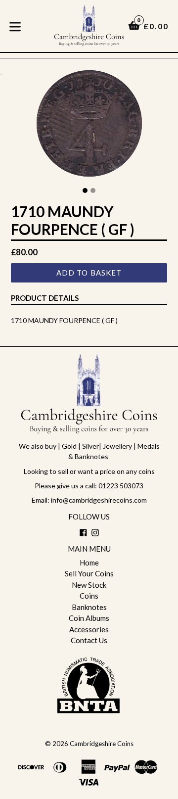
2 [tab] (92, 190)
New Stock (89, 584)
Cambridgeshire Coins (102, 744)
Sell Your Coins (89, 573)
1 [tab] (85, 190)
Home (89, 562)
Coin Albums (89, 617)
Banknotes (89, 607)
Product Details (45, 297)
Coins (89, 595)
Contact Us (89, 640)
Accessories (89, 629)
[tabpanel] (89, 126)
